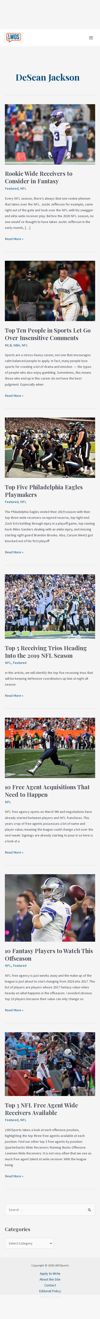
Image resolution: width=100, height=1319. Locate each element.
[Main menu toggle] (91, 38)
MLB (8, 345)
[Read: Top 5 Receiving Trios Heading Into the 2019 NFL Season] (50, 606)
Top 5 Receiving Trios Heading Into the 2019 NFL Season (46, 651)
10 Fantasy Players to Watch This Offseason (49, 954)
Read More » (14, 238)
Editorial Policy (50, 1291)
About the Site (50, 1279)
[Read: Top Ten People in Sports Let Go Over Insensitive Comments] (50, 290)
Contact (50, 1285)
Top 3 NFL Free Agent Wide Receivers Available (41, 1108)
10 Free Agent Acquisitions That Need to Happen (47, 790)
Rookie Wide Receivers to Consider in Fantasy (38, 177)
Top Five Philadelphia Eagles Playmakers (44, 490)
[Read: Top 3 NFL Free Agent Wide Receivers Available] (50, 1063)
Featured (11, 188)
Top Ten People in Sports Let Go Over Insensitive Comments (48, 334)
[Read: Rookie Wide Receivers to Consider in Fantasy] (50, 134)
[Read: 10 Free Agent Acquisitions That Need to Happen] (50, 747)
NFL (23, 188)
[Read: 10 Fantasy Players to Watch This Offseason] (50, 907)
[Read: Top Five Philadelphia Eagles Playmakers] (50, 447)
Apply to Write (50, 1273)
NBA (16, 345)
